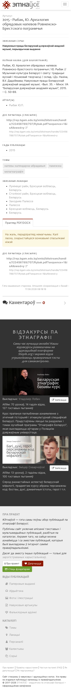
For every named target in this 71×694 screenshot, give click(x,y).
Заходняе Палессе (21, 201)
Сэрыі (12, 656)
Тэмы (12, 627)
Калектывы (16, 648)
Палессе (14, 205)
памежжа (55, 165)
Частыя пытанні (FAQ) (51, 667)
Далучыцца (34, 563)
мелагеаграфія (13, 171)
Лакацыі (14, 634)
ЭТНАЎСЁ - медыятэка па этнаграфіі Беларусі (40, 682)
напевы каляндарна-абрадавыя (24, 165)
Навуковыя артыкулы (22, 605)
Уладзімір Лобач (29, 399)
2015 (12, 150)
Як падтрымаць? (25, 670)
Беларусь (15, 212)
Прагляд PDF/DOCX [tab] (17, 222)
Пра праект (12, 563)
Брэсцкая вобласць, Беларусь (29, 208)
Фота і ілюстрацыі (20, 598)
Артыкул (7, 15)
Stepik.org (25, 354)
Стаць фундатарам (19, 569)
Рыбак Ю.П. (16, 105)
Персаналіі (15, 641)
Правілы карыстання (27, 667)
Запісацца (60, 399)
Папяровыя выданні (21, 583)
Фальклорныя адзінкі (22, 612)
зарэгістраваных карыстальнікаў (24, 557)
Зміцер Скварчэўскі (32, 467)
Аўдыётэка (15, 590)
